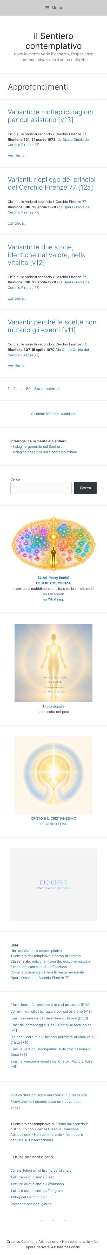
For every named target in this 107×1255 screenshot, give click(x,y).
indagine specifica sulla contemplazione (45, 452)
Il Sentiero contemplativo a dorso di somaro (45, 956)
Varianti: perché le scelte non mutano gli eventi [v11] (52, 326)
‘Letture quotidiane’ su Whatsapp (37, 1184)
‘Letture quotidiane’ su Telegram (36, 1191)
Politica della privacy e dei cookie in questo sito (48, 1095)
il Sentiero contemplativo (53, 41)
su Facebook (53, 594)
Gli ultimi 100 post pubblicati (53, 414)
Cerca (15, 479)
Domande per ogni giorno (31, 1204)
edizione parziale (76, 961)
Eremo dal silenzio (70, 1124)
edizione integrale (46, 961)
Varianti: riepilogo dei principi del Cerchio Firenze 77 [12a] (52, 183)
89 (29, 388)
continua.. (17, 155)
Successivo (47, 388)
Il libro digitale (53, 706)
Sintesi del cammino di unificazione (38, 967)
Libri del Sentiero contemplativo (36, 951)
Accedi (15, 1108)
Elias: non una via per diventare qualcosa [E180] (49, 1018)
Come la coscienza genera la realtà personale (47, 972)
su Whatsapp (53, 599)
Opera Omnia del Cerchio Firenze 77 (39, 978)
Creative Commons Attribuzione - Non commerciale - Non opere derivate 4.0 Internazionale (46, 1134)
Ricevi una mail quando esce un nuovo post (45, 1101)
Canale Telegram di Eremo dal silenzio (40, 1170)
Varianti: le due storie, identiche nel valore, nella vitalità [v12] (47, 254)
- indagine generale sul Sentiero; (37, 446)
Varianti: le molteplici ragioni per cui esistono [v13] (50, 116)
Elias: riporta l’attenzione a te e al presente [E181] (50, 1005)
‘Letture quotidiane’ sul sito (32, 1177)
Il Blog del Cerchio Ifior (28, 1197)
